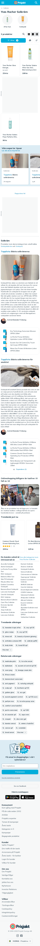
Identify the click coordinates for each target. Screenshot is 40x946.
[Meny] (3, 2)
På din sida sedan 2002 (11, 811)
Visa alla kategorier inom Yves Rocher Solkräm (29, 558)
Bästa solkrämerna (20, 251)
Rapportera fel (20, 193)
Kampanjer (6, 832)
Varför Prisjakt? (8, 845)
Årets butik (6, 825)
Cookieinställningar (10, 916)
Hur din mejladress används (11, 778)
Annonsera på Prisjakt (11, 852)
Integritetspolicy (8, 912)
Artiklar (5, 815)
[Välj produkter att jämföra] (30, 40)
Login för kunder (8, 859)
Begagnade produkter (10, 836)
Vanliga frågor (7, 875)
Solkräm (6, 8)
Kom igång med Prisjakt (11, 808)
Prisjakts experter (9, 818)
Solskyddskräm (6, 246)
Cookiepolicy (7, 909)
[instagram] (17, 935)
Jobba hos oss (7, 882)
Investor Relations (9, 889)
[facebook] (21, 935)
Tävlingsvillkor (8, 905)
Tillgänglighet (7, 893)
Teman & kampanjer (10, 822)
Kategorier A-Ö (8, 829)
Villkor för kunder (9, 863)
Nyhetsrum (6, 886)
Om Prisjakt (6, 871)
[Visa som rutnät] (29, 34)
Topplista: (6, 251)
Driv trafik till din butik (11, 848)
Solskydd (19, 246)
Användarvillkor (8, 902)
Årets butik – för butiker (11, 856)
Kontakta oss (7, 879)
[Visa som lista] (33, 34)
